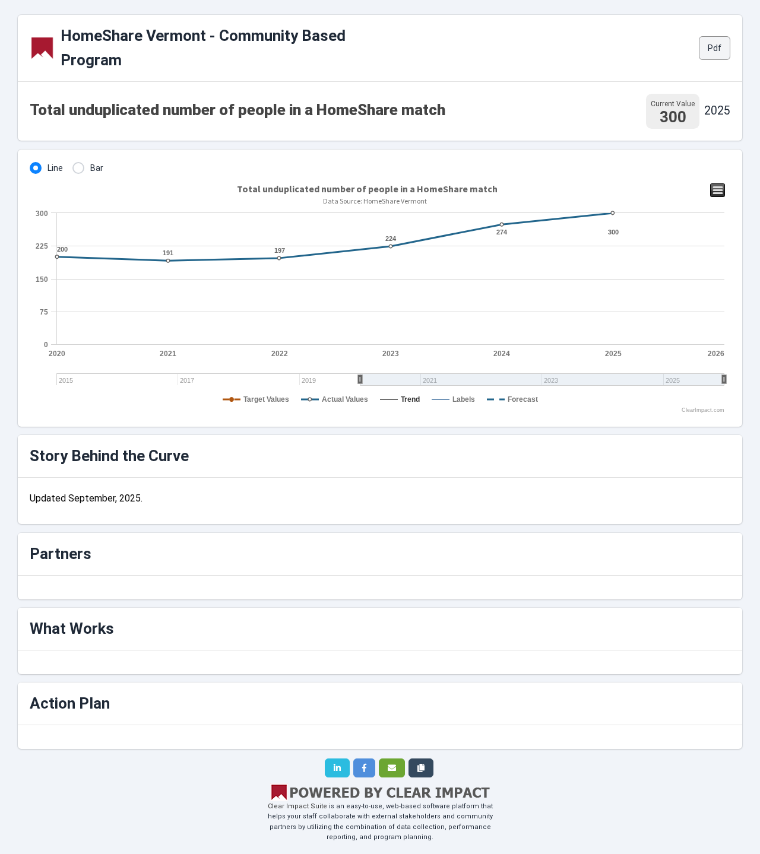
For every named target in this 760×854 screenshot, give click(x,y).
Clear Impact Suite (297, 806)
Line (55, 168)
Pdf (714, 48)
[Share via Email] (392, 767)
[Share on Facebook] (364, 767)
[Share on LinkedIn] (337, 767)
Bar (96, 168)
